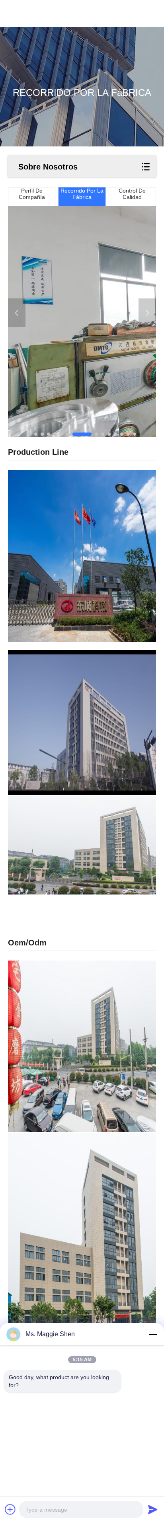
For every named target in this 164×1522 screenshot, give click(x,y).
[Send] (152, 1509)
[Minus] (153, 1334)
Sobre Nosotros (48, 166)
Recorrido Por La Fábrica (82, 193)
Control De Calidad (132, 193)
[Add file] (10, 1509)
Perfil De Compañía (32, 193)
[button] (29, 434)
